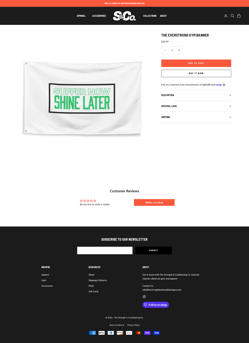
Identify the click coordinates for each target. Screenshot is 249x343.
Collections (150, 15)
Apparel (81, 15)
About (163, 15)
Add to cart (196, 63)
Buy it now (196, 73)
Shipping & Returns (98, 280)
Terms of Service (116, 325)
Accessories (99, 15)
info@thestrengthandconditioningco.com (161, 289)
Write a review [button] (154, 202)
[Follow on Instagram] (144, 296)
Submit (153, 250)
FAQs (91, 285)
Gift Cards (94, 291)
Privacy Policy (133, 325)
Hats (44, 280)
